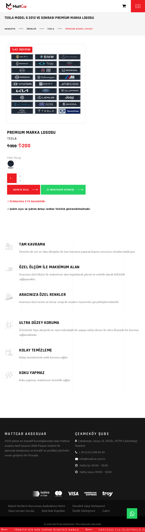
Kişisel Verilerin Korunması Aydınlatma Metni (36, 505)
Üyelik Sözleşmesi (83, 510)
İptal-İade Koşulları (53, 510)
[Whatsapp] (132, 513)
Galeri (106, 510)
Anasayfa (10, 29)
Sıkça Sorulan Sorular (21, 510)
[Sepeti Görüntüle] (124, 6)
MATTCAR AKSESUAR (63, 524)
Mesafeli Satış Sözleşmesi (88, 505)
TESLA (50, 29)
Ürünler (31, 29)
